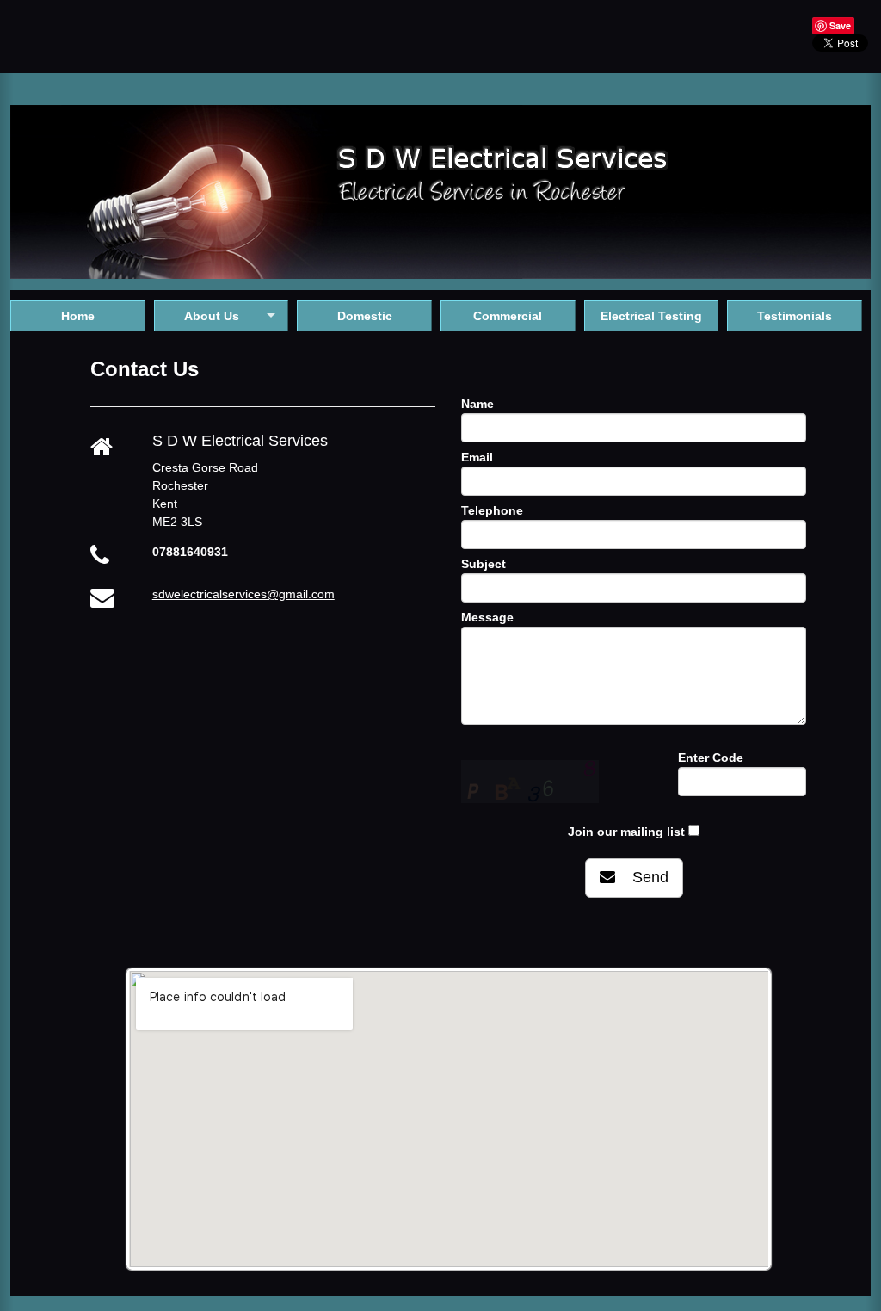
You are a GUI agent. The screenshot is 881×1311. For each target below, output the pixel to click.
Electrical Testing (651, 316)
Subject (483, 564)
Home (78, 316)
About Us (211, 316)
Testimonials (794, 316)
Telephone (492, 510)
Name (477, 404)
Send (641, 877)
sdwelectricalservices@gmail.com (243, 594)
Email (477, 457)
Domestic (364, 316)
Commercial (507, 316)
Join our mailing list (626, 831)
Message (487, 617)
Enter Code (710, 757)
